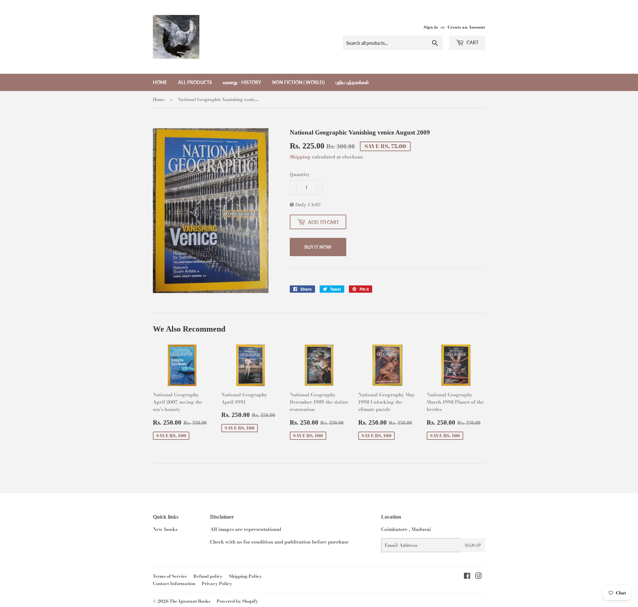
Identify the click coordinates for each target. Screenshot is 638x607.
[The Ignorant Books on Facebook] (467, 576)
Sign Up (473, 545)
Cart (472, 42)
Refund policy (208, 576)
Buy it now (318, 247)
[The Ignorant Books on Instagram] (478, 576)
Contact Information (174, 583)
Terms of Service (170, 576)
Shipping (300, 156)
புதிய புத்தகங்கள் (352, 82)
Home (160, 82)
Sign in (431, 27)
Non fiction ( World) (298, 82)
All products (195, 82)
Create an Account (466, 27)
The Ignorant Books (189, 601)
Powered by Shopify (237, 601)
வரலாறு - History (242, 82)
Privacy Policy (217, 583)
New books (165, 529)
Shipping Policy (245, 576)
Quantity (300, 174)
